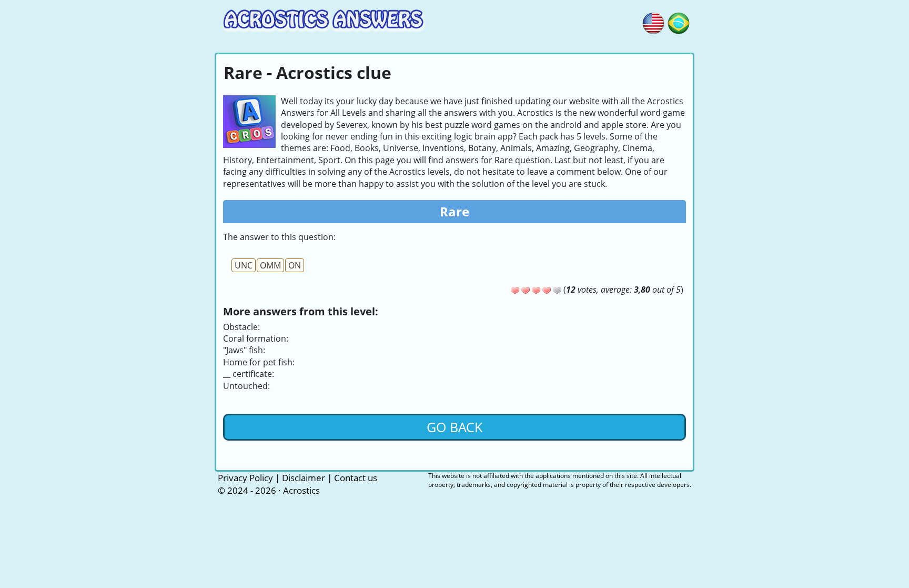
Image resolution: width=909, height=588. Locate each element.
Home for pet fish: (259, 362)
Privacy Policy (245, 478)
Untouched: (246, 386)
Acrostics (301, 490)
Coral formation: (255, 338)
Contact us (355, 478)
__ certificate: (248, 374)
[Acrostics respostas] (678, 21)
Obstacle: (241, 327)
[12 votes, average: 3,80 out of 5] (515, 290)
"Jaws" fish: (244, 350)
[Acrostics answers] (653, 21)
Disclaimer (303, 478)
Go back (454, 427)
